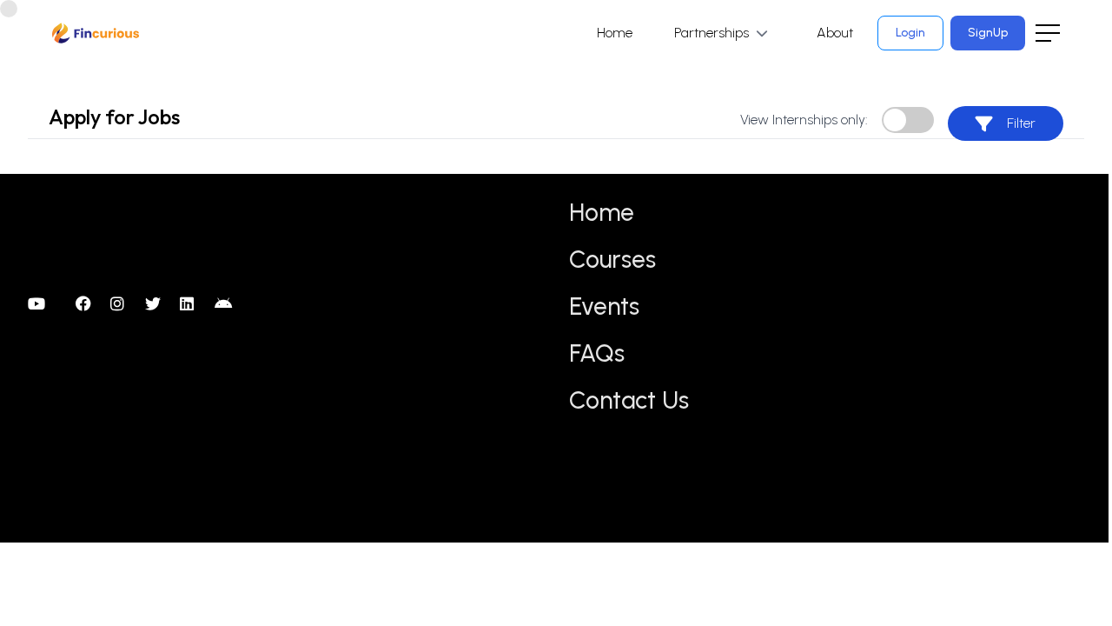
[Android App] (225, 304)
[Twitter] (155, 304)
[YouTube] (38, 304)
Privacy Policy (924, 211)
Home (614, 32)
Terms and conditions (949, 245)
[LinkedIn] (190, 304)
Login (910, 32)
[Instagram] (120, 304)
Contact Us (629, 400)
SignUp (988, 32)
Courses (612, 259)
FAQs (597, 353)
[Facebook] (86, 304)
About (835, 32)
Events (604, 306)
